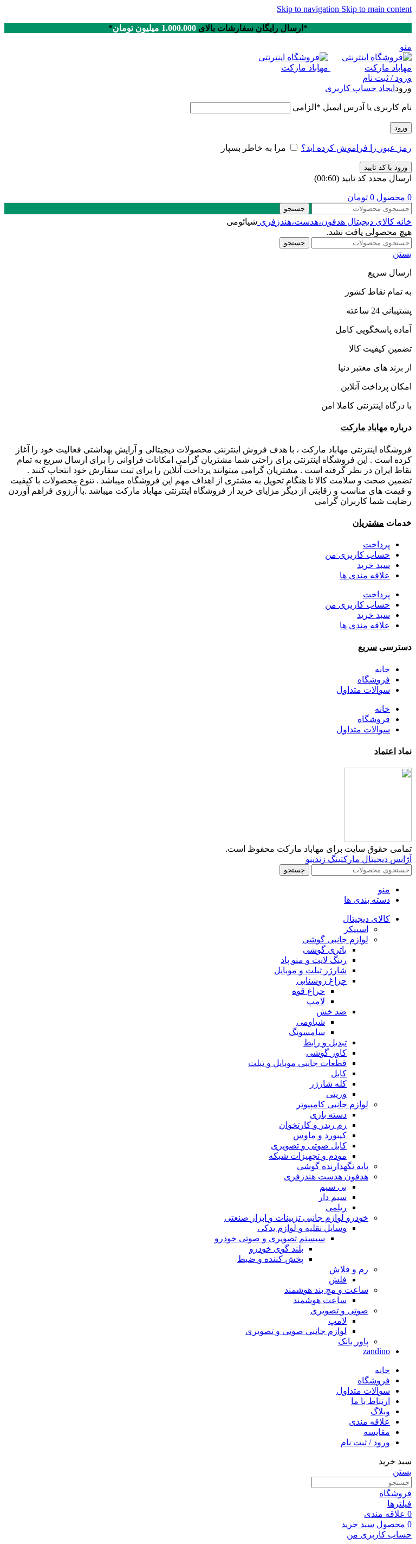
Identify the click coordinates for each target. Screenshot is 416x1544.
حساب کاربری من (357, 554)
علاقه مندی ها (365, 575)
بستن (402, 253)
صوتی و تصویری (339, 1310)
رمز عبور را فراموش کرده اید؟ (356, 147)
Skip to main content (376, 9)
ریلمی (336, 1207)
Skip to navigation (309, 9)
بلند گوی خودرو (276, 1248)
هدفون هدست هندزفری (326, 1176)
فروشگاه (374, 679)
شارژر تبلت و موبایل (310, 970)
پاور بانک (353, 1341)
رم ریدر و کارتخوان (313, 1125)
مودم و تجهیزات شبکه (308, 1155)
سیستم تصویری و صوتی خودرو (269, 1238)
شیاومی (310, 1021)
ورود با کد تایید (385, 167)
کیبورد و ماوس (320, 1135)
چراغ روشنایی (321, 980)
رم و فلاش (348, 1269)
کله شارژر (328, 1083)
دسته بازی (328, 1114)
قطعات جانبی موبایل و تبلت (297, 1063)
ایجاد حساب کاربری (360, 88)
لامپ (316, 1001)
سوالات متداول (363, 689)
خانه (403, 221)
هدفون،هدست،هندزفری (301, 221)
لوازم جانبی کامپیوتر (332, 1104)
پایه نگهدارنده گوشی (332, 1166)
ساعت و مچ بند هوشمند (326, 1289)
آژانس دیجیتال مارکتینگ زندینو (359, 859)
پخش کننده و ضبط (270, 1259)
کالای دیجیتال (369, 221)
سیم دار (332, 1197)
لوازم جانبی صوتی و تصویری (296, 1331)
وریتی (336, 1094)
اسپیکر (356, 929)
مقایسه (376, 1432)
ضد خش (331, 1011)
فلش (338, 1279)
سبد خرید (373, 565)
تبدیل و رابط (325, 1042)
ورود (400, 128)
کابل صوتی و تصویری (309, 1145)
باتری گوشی (325, 949)
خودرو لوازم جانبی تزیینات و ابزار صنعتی (296, 1217)
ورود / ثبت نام (365, 1442)
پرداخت (376, 544)
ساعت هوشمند (320, 1300)
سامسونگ (307, 1032)
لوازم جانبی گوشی (335, 939)
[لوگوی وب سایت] (370, 67)
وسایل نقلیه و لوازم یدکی (302, 1228)
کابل (339, 1073)
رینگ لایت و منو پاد (314, 960)
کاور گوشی (326, 1052)
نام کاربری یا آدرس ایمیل (352, 107)
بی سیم (333, 1186)
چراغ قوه (308, 991)
